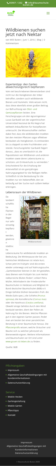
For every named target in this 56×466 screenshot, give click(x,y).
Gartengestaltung (16, 401)
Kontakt (11, 415)
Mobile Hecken (15, 396)
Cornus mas (40, 299)
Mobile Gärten (15, 405)
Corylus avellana (34, 302)
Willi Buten (15, 39)
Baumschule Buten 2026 (29, 462)
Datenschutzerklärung (19, 382)
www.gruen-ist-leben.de (18, 341)
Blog (39, 39)
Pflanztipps (13, 410)
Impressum (13, 370)
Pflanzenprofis (13, 327)
